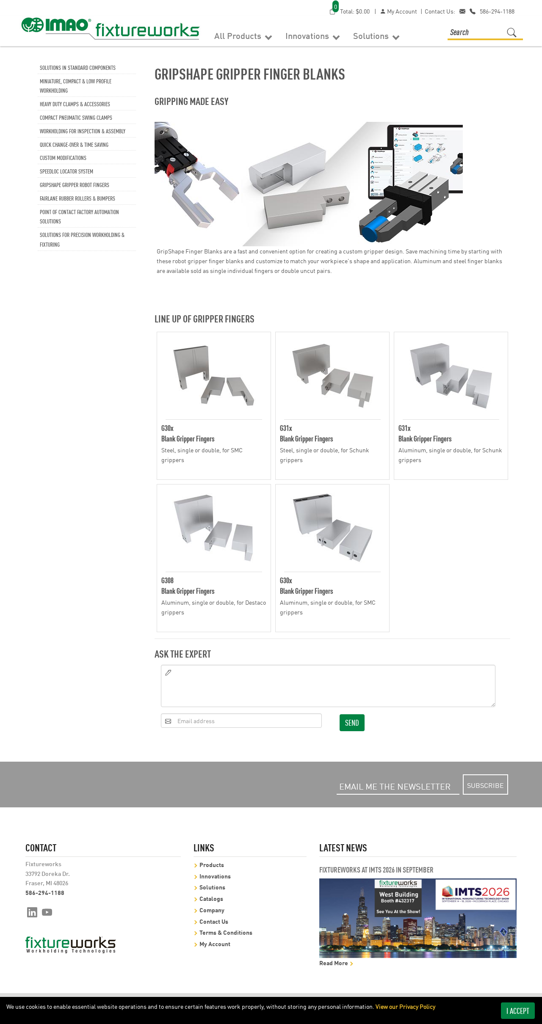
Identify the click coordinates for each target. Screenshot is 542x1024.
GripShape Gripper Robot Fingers (74, 184)
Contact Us (213, 921)
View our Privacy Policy (405, 1006)
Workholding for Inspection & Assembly (82, 131)
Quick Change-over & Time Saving (74, 144)
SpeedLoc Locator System (66, 171)
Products (211, 864)
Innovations (308, 35)
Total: (352, 10)
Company (211, 910)
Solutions (372, 35)
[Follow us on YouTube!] (47, 911)
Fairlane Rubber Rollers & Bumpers (77, 198)
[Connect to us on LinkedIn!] (32, 911)
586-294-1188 (497, 11)
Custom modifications (63, 157)
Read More (334, 962)
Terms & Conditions (225, 932)
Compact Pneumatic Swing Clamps (76, 117)
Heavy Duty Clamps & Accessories (75, 103)
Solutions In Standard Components (78, 67)
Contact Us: (440, 11)
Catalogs (211, 898)
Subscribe (485, 785)
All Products (238, 35)
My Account (401, 11)
